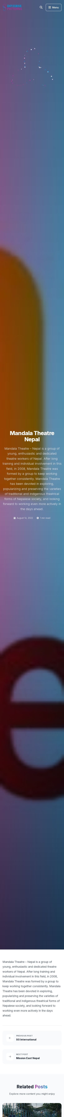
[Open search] (41, 7)
